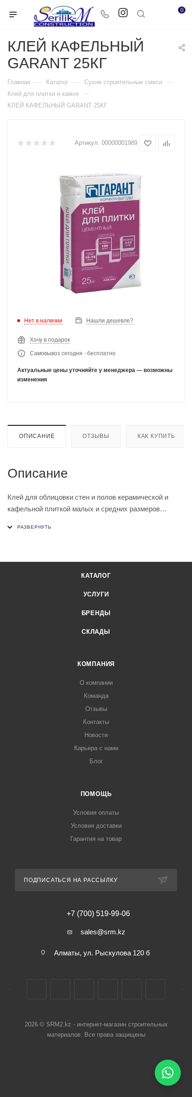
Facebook (37, 989)
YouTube (108, 989)
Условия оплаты (96, 812)
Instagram (60, 989)
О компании (96, 682)
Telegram (84, 989)
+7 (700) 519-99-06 (98, 914)
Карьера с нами (96, 748)
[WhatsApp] (168, 1073)
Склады (96, 631)
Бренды (96, 613)
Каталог (96, 575)
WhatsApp (132, 989)
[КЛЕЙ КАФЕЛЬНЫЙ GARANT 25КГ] (96, 233)
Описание (37, 436)
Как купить (156, 436)
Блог (96, 761)
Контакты (96, 721)
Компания (96, 663)
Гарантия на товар (96, 838)
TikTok (155, 989)
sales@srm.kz (103, 932)
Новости (96, 735)
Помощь (96, 793)
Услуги (96, 594)
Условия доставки (96, 825)
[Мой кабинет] (158, 15)
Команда (96, 695)
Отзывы (96, 436)
